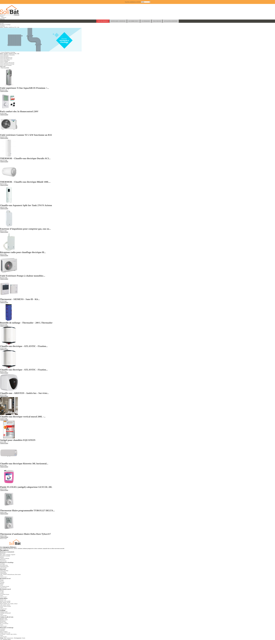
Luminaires (2, 629)
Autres (1, 575)
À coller (2, 591)
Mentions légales (7, 639)
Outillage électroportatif (5, 613)
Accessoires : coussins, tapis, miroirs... (8, 634)
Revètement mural (5, 589)
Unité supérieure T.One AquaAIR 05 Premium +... (24, 88)
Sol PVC (2, 581)
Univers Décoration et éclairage (7, 64)
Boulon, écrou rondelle (5, 601)
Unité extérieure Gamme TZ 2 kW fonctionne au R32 (26, 135)
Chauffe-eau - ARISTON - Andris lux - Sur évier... (24, 393)
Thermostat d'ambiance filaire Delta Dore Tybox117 (25, 534)
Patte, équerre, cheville (5, 602)
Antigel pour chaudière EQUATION (17, 440)
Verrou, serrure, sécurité (5, 606)
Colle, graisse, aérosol (5, 605)
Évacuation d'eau (4, 565)
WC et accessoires (4, 623)
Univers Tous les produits (6, 65)
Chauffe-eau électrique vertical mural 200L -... (22, 416)
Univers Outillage (4, 61)
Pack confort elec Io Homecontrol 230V (19, 111)
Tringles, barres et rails (5, 632)
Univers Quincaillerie (5, 60)
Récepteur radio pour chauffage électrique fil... (23, 252)
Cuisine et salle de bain (6, 617)
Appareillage (3, 572)
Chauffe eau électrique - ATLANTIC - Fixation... (24, 346)
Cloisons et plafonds (4, 558)
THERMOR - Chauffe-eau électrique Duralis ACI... (25, 158)
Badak (23, 638)
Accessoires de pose (4, 586)
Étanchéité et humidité (5, 555)
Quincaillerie (3, 598)
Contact (2, 16)
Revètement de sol (5, 578)
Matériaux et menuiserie (7, 552)
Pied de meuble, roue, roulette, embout (8, 603)
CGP (1, 639)
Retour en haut (4, 538)
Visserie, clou (3, 599)
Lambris (2, 593)
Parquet (1, 580)
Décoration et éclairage (6, 627)
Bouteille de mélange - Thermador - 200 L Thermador (26, 322)
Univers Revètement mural (6, 58)
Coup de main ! (3, 561)
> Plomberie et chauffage (7, 52)
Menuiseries (2, 559)
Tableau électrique (4, 570)
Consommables (3, 573)
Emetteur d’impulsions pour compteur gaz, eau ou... (25, 229)
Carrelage (2, 582)
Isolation (2, 557)
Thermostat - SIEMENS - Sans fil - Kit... (20, 299)
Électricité (3, 569)
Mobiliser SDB (3, 618)
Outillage (2, 610)
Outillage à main (3, 611)
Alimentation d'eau (4, 566)
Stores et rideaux (4, 631)
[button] (118, 21)
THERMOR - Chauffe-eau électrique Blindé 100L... (25, 182)
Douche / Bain (3, 622)
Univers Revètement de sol (6, 57)
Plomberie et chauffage (6, 562)
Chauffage (2, 563)
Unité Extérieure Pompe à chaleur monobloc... (22, 275)
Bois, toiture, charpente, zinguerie (7, 554)
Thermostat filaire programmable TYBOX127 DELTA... (27, 510)
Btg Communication (8, 638)
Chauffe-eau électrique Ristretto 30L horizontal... (24, 463)
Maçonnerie (2, 553)
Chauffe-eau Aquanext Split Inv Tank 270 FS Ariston (26, 205)
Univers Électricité (4, 56)
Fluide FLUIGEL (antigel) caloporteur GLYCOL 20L (26, 487)
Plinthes (2, 583)
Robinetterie (3, 621)
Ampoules (2, 630)
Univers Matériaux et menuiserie (7, 55)
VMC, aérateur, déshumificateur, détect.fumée (10, 574)
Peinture (2, 590)
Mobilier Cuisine (4, 619)
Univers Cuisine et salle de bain (7, 62)
